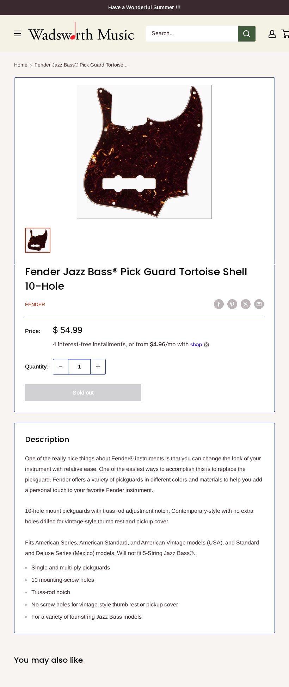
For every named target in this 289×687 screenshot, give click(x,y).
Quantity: (37, 367)
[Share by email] (259, 303)
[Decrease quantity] (60, 366)
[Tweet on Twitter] (246, 303)
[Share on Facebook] (219, 303)
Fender (35, 304)
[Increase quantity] (98, 366)
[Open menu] (17, 33)
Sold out (83, 393)
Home (20, 65)
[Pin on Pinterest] (232, 303)
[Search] (247, 34)
